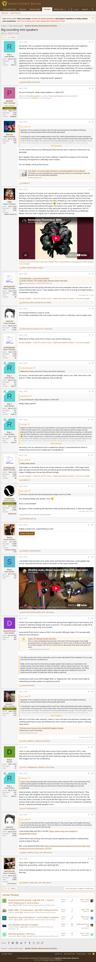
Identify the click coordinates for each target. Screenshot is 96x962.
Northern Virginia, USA (10, 551)
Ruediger (86, 919)
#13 (92, 525)
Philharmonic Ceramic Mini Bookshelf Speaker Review (41, 728)
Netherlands (12, 514)
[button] (65, 9)
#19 (92, 815)
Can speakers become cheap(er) (23, 924)
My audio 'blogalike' (25, 299)
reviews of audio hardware (43, 18)
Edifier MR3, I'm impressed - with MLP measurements (33, 910)
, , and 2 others (36, 303)
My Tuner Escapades (83, 299)
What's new (58, 9)
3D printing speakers (33, 96)
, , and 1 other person (38, 612)
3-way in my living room (56, 96)
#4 (93, 189)
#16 (92, 692)
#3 (93, 122)
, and (32, 268)
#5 (93, 274)
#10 (92, 420)
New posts (5, 13)
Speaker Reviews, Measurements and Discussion (39, 905)
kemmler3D (85, 902)
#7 (93, 335)
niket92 (10, 920)
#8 (93, 363)
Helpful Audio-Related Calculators (64, 299)
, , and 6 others (37, 329)
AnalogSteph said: (26, 368)
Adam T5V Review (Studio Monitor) (42, 638)
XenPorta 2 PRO (39, 960)
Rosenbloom (85, 928)
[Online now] (9, 496)
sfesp (10, 905)
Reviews (23, 9)
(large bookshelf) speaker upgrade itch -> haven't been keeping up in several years (31, 901)
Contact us (58, 954)
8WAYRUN (59, 960)
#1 (93, 42)
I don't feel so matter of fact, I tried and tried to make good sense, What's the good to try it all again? (56, 263)
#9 (93, 391)
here (23, 21)
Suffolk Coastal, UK (10, 214)
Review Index (35, 9)
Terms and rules (69, 954)
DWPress (11, 912)
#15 (92, 618)
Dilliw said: (24, 778)
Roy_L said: (24, 126)
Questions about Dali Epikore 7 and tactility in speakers (33, 917)
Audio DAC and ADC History (42, 299)
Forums (47, 9)
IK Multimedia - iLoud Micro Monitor (34, 278)
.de (15, 297)
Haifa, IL (13, 65)
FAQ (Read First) (9, 9)
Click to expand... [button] (56, 145)
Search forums (15, 13)
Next (13, 37)
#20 (92, 859)
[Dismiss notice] (93, 18)
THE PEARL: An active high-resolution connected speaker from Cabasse (56, 171)
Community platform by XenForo (35, 958)
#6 (93, 309)
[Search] (92, 9)
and (31, 82)
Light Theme (7, 954)
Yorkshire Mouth (13, 927)
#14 (92, 557)
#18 (92, 773)
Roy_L (5, 33)
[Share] (89, 42)
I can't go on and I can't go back (29, 262)
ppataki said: (24, 396)
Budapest (13, 117)
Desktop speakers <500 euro (21, 933)
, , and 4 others (36, 741)
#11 (92, 455)
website (35, 98)
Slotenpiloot (12, 936)
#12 (92, 486)
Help (89, 954)
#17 (92, 747)
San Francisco (11, 884)
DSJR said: (23, 424)
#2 (93, 88)
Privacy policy (81, 954)
